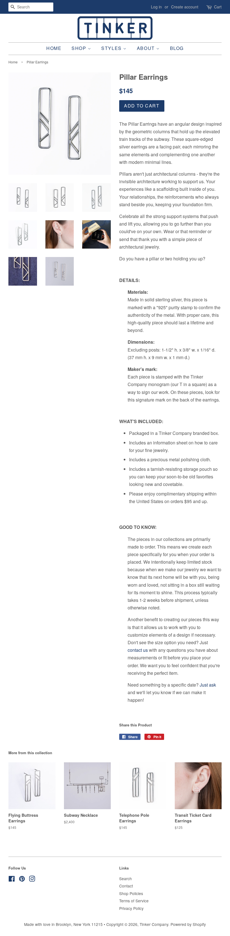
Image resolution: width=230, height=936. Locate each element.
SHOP (80, 48)
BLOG (177, 48)
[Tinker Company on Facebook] (11, 879)
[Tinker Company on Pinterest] (22, 879)
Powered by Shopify (188, 924)
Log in (156, 7)
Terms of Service (134, 900)
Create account (184, 7)
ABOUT (147, 48)
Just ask (208, 685)
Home (13, 61)
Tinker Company (154, 924)
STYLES (112, 48)
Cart (218, 7)
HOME (53, 48)
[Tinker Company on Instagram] (32, 879)
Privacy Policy (131, 908)
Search (125, 878)
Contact (126, 886)
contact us (138, 650)
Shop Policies (131, 893)
